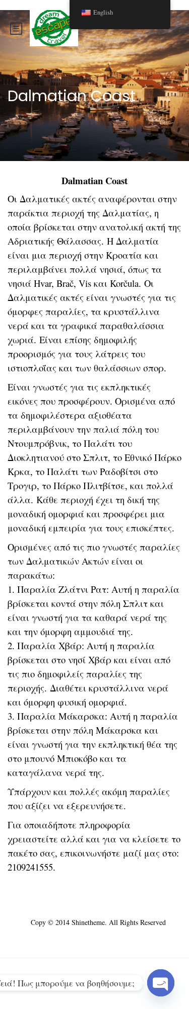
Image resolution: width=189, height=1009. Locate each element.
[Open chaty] (160, 982)
